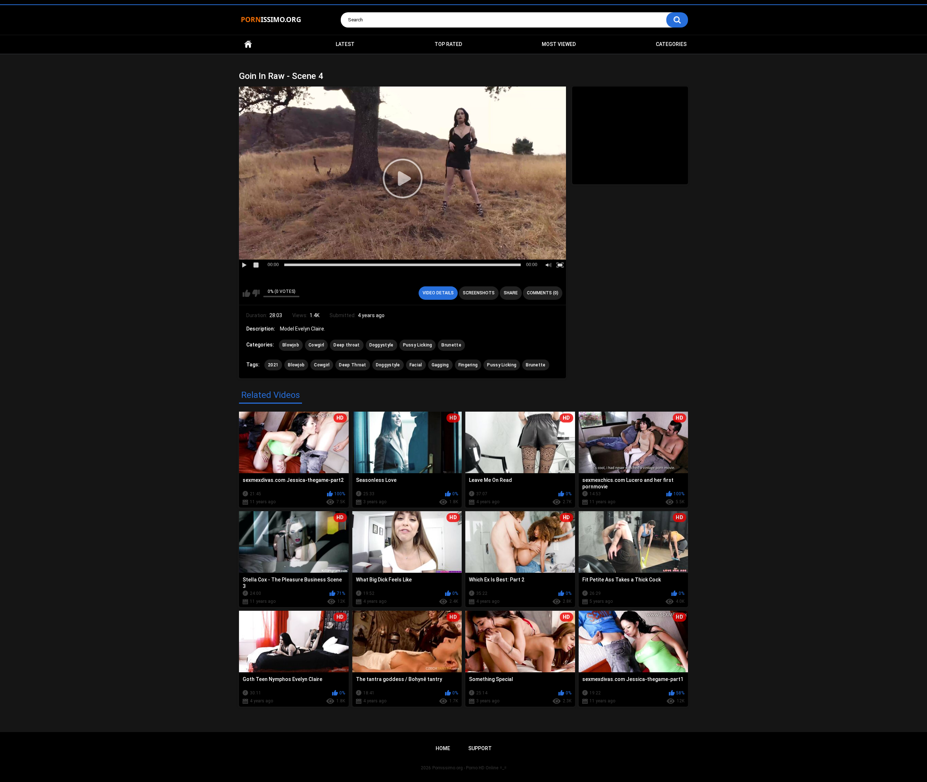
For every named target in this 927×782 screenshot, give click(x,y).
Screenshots (479, 292)
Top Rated (448, 44)
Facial (416, 364)
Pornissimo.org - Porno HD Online (465, 767)
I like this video (246, 293)
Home (248, 44)
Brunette (451, 345)
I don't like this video (256, 293)
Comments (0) (542, 292)
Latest (345, 44)
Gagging (440, 364)
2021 (273, 364)
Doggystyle (381, 345)
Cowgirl (316, 345)
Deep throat (347, 345)
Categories (671, 44)
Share (511, 292)
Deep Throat (352, 364)
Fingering (468, 364)
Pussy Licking (417, 345)
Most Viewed (559, 44)
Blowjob (290, 345)
